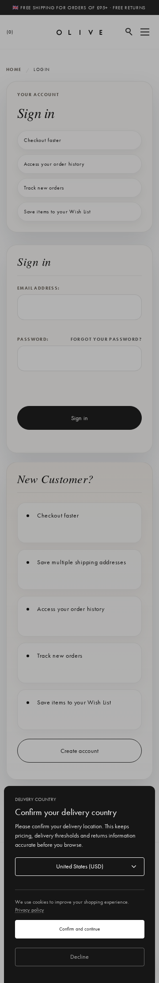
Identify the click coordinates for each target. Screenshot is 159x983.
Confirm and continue (79, 929)
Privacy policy (29, 909)
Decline (79, 957)
